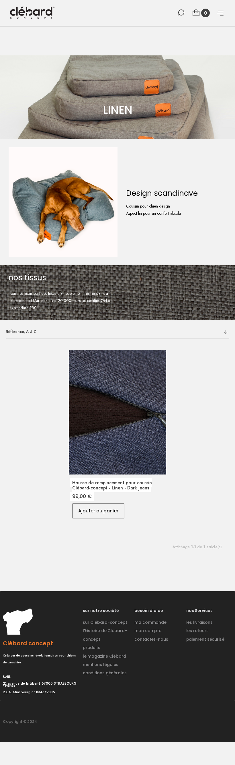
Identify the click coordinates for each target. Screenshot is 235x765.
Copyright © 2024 (20, 721)
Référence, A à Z (21, 331)
